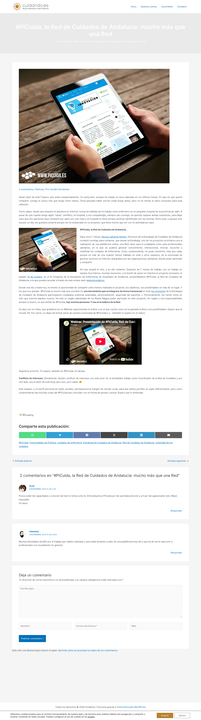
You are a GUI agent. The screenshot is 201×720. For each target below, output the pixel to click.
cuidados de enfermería (69, 442)
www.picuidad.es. (96, 280)
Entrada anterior (22, 461)
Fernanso (34, 531)
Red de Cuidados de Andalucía (138, 442)
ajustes (91, 716)
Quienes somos (149, 6)
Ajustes (182, 715)
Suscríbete (167, 6)
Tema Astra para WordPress (131, 707)
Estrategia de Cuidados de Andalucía (102, 442)
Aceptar (165, 715)
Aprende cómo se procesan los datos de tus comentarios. (88, 650)
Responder (176, 510)
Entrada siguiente (178, 461)
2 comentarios (26, 189)
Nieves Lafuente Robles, (114, 236)
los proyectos (158, 291)
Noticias (40, 189)
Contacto (182, 6)
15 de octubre (34, 276)
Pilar (31, 486)
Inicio (133, 6)
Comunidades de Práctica (42, 442)
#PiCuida (23, 442)
